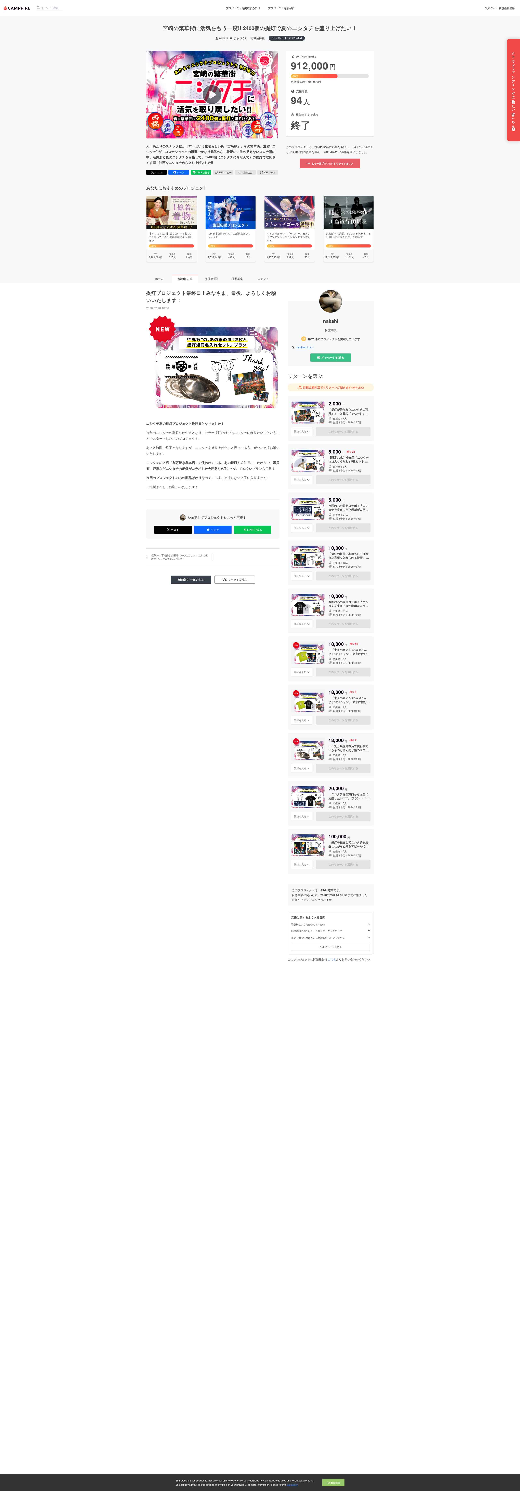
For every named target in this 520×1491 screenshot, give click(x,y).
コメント (263, 279)
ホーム (159, 279)
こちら (331, 959)
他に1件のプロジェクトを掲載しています (333, 339)
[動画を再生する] (212, 94)
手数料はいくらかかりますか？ (308, 924)
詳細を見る (300, 431)
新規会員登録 (507, 8)
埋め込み (247, 172)
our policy (292, 1484)
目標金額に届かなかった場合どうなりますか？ (316, 930)
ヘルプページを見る (331, 946)
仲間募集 (237, 279)
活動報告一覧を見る (191, 580)
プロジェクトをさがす (281, 8)
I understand (333, 1482)
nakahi (223, 38)
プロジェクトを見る (235, 580)
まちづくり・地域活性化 (249, 38)
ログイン (489, 8)
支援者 (211, 279)
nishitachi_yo (304, 347)
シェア (180, 172)
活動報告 (185, 279)
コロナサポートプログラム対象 (286, 38)
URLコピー (225, 172)
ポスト (158, 172)
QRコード (269, 172)
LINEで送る (203, 172)
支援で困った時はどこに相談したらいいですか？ (318, 937)
